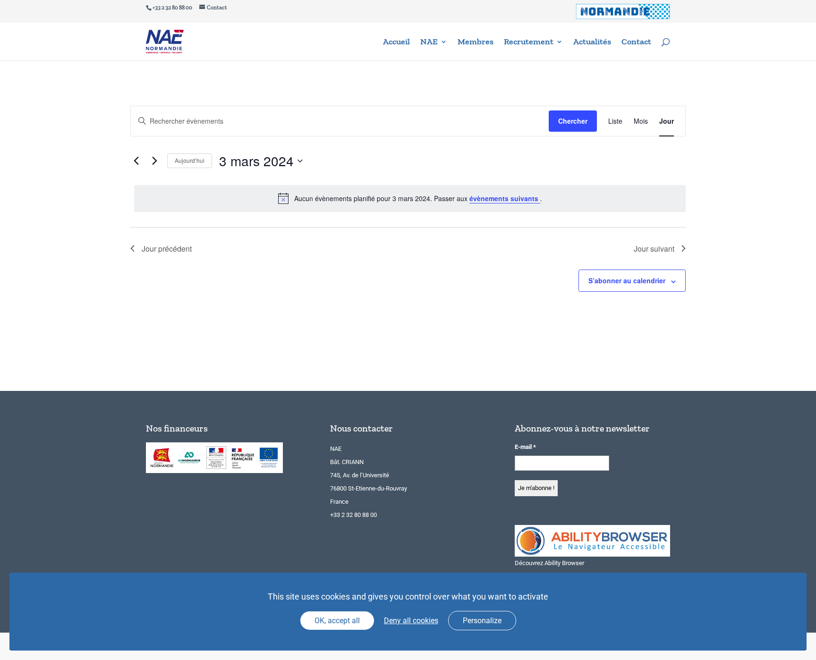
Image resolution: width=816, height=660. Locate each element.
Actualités (592, 42)
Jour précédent (167, 248)
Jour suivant (654, 248)
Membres (475, 42)
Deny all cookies (411, 620)
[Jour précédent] (136, 161)
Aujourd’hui (189, 160)
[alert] (410, 198)
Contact (636, 42)
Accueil (396, 42)
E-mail (525, 446)
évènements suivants (504, 198)
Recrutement (528, 42)
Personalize (482, 620)
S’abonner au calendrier (626, 280)
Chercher (572, 121)
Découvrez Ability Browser (549, 563)
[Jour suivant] (154, 161)
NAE (429, 42)
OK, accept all (337, 620)
